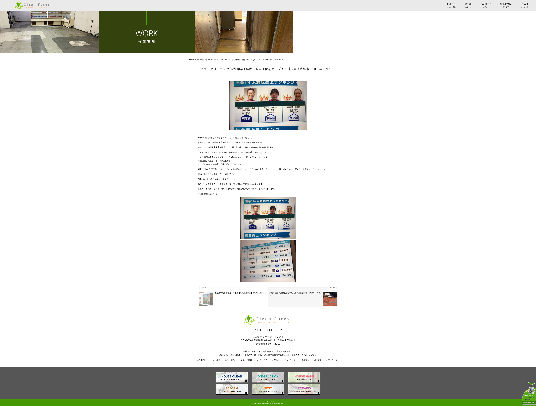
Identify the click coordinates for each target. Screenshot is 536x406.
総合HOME (201, 360)
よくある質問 (246, 360)
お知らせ (276, 360)
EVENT (451, 5)
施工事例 (317, 360)
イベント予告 (262, 360)
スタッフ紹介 (230, 360)
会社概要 (216, 360)
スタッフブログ (290, 360)
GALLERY (486, 5)
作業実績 (305, 360)
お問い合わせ (331, 360)
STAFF (525, 5)
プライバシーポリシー (268, 401)
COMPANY (505, 5)
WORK (468, 5)
